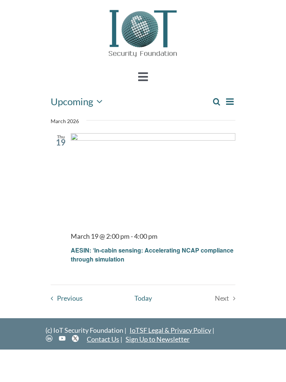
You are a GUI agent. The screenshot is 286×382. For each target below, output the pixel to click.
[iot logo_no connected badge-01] (143, 10)
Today (143, 298)
